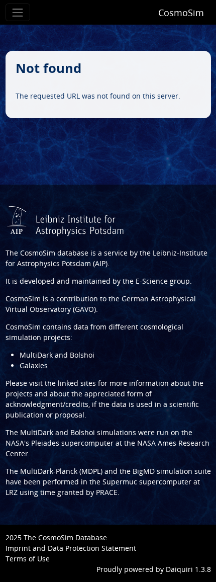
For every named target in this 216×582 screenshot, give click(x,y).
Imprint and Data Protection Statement (71, 548)
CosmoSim (181, 13)
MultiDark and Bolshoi (57, 355)
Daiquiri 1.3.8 (188, 569)
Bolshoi (82, 432)
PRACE (107, 492)
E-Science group (163, 281)
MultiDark (36, 432)
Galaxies (34, 365)
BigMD (144, 471)
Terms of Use (28, 558)
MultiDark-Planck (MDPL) (61, 471)
